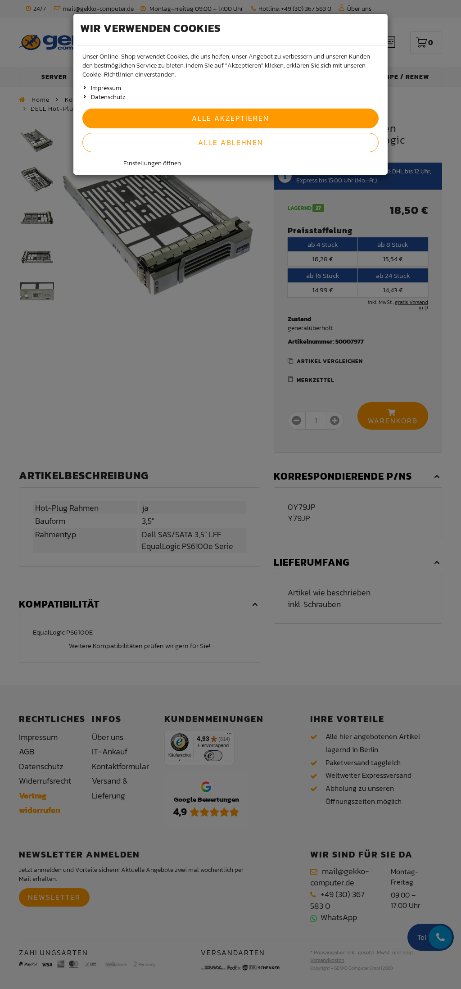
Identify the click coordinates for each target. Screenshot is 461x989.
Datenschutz (108, 97)
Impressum (106, 88)
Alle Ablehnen (230, 142)
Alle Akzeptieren (230, 118)
